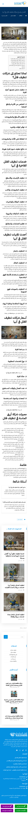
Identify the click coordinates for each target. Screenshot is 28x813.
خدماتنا (11, 313)
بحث (6, 636)
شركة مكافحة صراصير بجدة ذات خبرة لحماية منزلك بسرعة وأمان (14, 717)
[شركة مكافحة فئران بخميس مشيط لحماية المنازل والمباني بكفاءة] (14, 694)
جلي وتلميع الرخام (13, 654)
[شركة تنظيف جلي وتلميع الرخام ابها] (20, 3)
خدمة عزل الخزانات (7, 770)
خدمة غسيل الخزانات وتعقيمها (20, 764)
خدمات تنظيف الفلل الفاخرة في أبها (17, 60)
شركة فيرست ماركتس (14, 797)
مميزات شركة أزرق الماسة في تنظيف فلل (16, 65)
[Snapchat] (20, 750)
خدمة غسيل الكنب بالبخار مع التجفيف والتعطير (16, 767)
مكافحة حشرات (13, 661)
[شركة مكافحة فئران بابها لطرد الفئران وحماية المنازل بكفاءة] (14, 677)
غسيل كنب (13, 659)
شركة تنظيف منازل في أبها (11, 410)
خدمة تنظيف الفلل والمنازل (21, 757)
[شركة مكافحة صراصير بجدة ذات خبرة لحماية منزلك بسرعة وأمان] (14, 710)
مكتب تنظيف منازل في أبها (12, 373)
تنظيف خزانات (13, 650)
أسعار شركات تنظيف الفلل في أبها (18, 63)
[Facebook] (16, 750)
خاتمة (23, 67)
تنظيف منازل (20, 519)
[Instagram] (26, 750)
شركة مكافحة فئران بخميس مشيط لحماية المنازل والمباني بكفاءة (14, 701)
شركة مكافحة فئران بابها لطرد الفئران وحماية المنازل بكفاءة (14, 684)
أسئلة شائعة (21, 68)
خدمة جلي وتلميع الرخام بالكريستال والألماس (16, 761)
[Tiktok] (23, 750)
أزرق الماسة (22, 468)
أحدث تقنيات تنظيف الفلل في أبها (17, 62)
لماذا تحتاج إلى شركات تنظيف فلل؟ (17, 58)
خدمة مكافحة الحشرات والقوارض (19, 770)
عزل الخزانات (13, 657)
